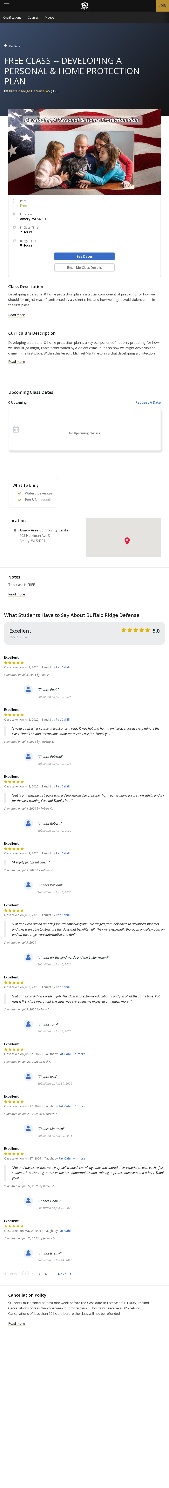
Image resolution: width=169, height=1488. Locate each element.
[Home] (84, 6)
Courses (33, 17)
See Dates (84, 256)
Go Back (14, 46)
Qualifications (12, 17)
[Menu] (7, 5)
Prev (13, 1274)
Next (62, 1274)
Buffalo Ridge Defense (27, 91)
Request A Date (148, 402)
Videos (49, 17)
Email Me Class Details (84, 267)
